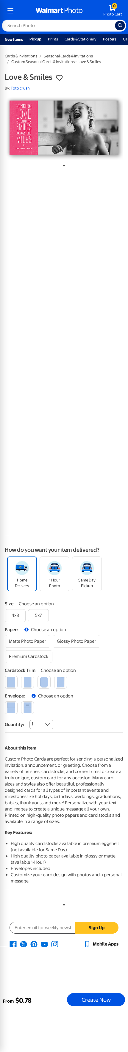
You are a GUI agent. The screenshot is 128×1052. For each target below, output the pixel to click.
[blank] (11, 707)
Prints (53, 39)
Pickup (35, 39)
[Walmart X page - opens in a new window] (23, 944)
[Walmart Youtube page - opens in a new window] (44, 944)
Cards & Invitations (21, 56)
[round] (27, 682)
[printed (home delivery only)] (27, 707)
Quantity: (14, 724)
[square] (11, 682)
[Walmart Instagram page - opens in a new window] (54, 944)
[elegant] (44, 682)
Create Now (96, 999)
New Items (14, 39)
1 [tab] (63, 164)
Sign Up (96, 927)
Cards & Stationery (80, 39)
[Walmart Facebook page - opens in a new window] (13, 944)
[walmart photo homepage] (59, 10)
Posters (109, 39)
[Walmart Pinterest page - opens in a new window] (34, 944)
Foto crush (20, 88)
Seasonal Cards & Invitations (68, 56)
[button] (59, 78)
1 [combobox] (32, 724)
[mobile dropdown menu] (10, 10)
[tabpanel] (64, 128)
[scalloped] (60, 682)
